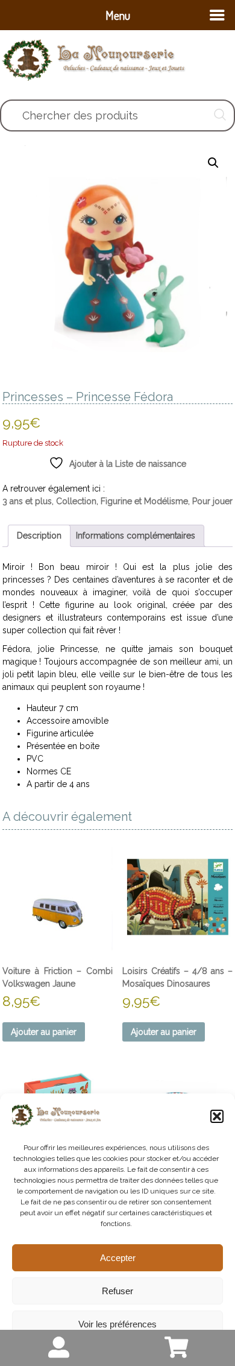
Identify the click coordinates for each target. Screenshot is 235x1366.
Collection (76, 501)
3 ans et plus (27, 501)
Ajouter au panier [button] (44, 1032)
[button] (217, 1116)
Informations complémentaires (135, 535)
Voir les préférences (117, 1324)
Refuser (117, 1291)
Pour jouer (212, 501)
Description (39, 535)
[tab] (39, 536)
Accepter (118, 1258)
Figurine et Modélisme (144, 501)
